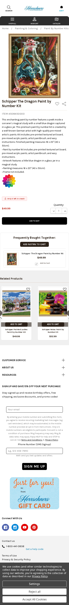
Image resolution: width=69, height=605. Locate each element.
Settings (34, 584)
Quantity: (59, 204)
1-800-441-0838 (15, 546)
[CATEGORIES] (12, 20)
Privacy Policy (51, 440)
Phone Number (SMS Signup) (34, 444)
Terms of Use (9, 555)
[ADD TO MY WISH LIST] (28, 289)
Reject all (35, 592)
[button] (34, 493)
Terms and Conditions (31, 440)
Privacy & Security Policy (16, 559)
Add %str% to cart (34, 244)
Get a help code (34, 549)
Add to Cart (45, 263)
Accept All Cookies (34, 599)
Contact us (8, 541)
